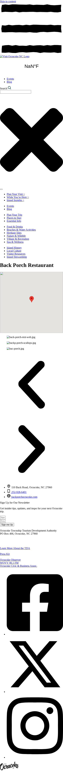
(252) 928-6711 (8, 539)
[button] (31, 299)
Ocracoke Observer (10, 559)
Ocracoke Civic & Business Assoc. (18, 565)
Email (3, 542)
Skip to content (8, 1)
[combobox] (15, 92)
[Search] (1, 189)
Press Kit (5, 554)
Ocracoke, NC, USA (31, 66)
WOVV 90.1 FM (9, 562)
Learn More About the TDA (15, 548)
